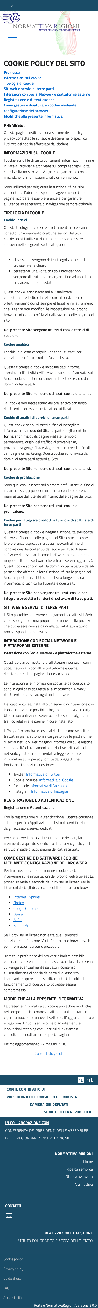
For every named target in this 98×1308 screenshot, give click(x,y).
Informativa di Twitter (43, 774)
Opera (18, 914)
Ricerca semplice (80, 1169)
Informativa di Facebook (48, 785)
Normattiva (84, 1184)
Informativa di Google (56, 780)
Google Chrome (25, 908)
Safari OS (20, 925)
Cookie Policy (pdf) (49, 1053)
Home (88, 1161)
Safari (17, 920)
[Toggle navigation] (49, 41)
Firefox (18, 903)
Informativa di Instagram (50, 791)
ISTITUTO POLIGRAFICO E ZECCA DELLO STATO (54, 1241)
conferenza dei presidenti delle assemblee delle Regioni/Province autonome (46, 1134)
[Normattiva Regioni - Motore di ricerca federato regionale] (50, 21)
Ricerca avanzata (79, 1177)
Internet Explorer (26, 897)
